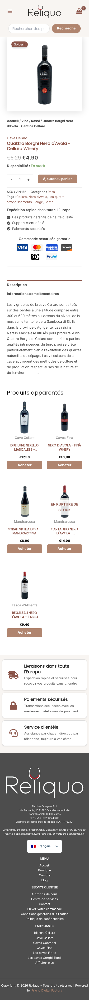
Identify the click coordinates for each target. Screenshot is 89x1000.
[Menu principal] (10, 11)
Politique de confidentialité (45, 919)
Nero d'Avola (37, 197)
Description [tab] (17, 285)
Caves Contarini (44, 943)
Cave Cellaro (17, 138)
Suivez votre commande (44, 909)
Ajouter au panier (57, 179)
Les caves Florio (44, 953)
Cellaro (21, 197)
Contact (44, 904)
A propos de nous (44, 894)
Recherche (66, 28)
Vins (24, 121)
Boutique (44, 870)
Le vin (49, 202)
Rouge (38, 202)
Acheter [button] (25, 465)
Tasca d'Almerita (24, 605)
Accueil (13, 121)
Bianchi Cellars (44, 933)
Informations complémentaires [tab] (33, 294)
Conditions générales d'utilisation (44, 914)
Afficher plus (44, 962)
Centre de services (44, 899)
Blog (44, 880)
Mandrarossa (24, 521)
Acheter (64, 549)
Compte (44, 875)
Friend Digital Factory (47, 990)
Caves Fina (64, 438)
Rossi (35, 121)
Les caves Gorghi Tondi (44, 957)
